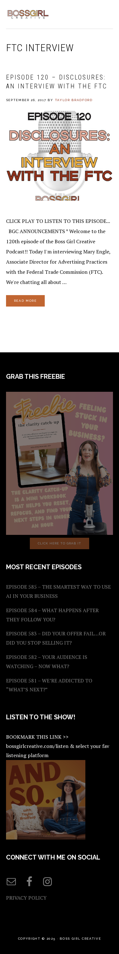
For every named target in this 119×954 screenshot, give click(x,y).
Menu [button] (106, 13)
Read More (25, 300)
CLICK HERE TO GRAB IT (59, 543)
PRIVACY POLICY (26, 897)
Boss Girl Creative (28, 14)
